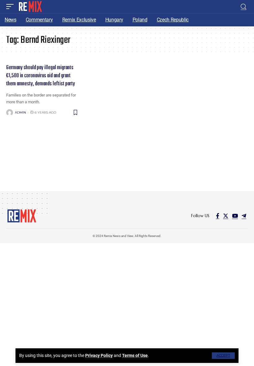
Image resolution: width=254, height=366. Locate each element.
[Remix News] (30, 6)
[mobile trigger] (11, 6)
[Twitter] (225, 216)
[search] (243, 6)
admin (20, 112)
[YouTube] (234, 216)
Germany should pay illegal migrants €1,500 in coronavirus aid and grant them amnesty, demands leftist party (40, 75)
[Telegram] (244, 216)
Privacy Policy (99, 355)
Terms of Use (135, 355)
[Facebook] (217, 216)
